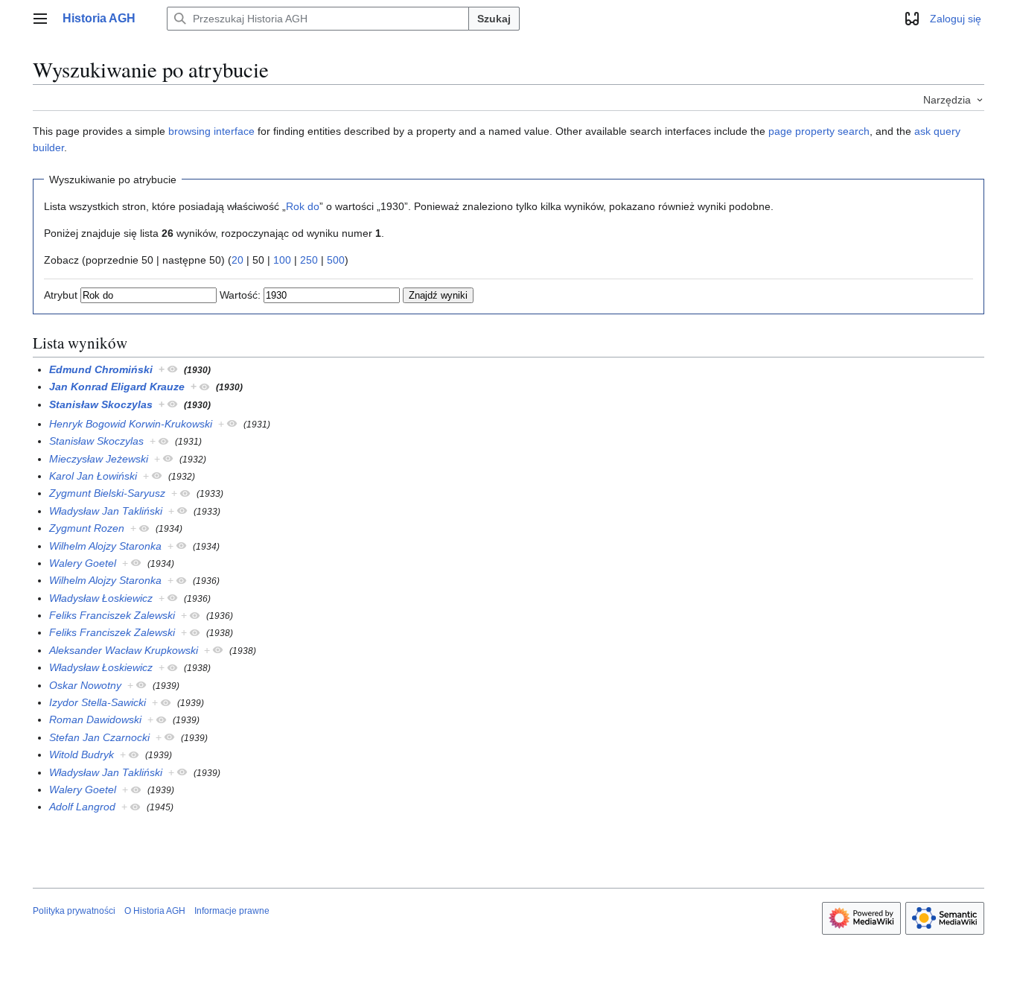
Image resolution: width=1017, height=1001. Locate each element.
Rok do (302, 206)
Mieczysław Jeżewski (98, 459)
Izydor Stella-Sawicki (97, 702)
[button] (40, 19)
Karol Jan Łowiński (93, 476)
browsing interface (211, 131)
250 (309, 260)
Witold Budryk (81, 754)
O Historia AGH (154, 911)
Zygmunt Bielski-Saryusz (107, 493)
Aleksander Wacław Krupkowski (123, 650)
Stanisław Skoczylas (101, 404)
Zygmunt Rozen (86, 528)
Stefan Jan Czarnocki (99, 737)
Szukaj (494, 19)
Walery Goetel (82, 563)
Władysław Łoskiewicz (101, 598)
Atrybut (60, 295)
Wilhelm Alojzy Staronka (105, 546)
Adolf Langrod (82, 807)
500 (336, 260)
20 (237, 260)
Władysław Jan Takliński (105, 511)
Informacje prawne (232, 911)
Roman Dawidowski (95, 719)
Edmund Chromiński (101, 369)
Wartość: (240, 295)
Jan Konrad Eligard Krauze (117, 387)
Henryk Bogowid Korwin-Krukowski (130, 424)
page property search (819, 131)
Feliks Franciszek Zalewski (112, 615)
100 (282, 260)
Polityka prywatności (74, 911)
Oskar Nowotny (85, 685)
